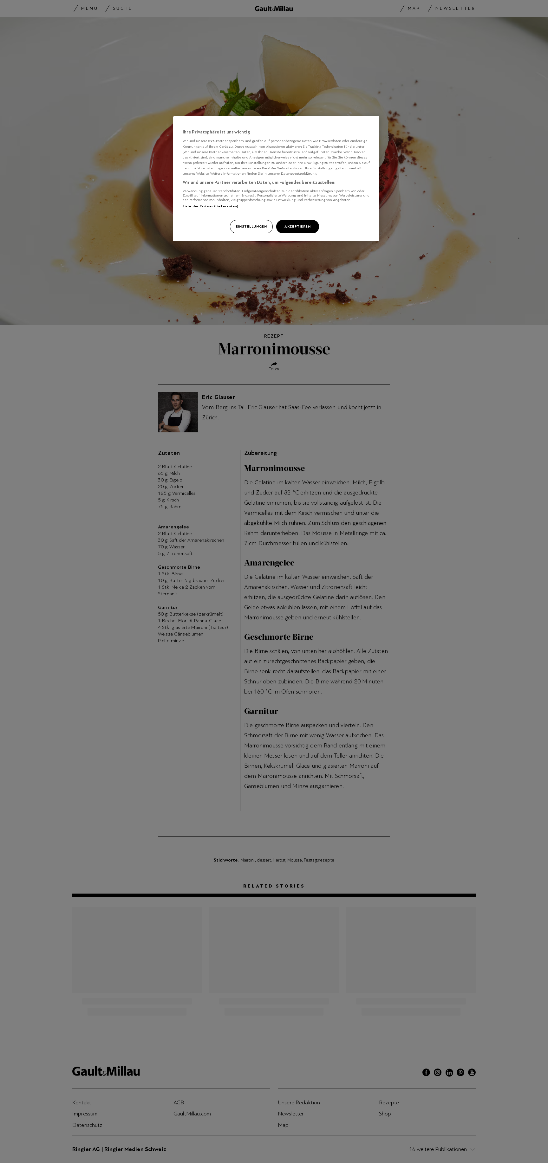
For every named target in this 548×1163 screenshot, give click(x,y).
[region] (276, 178)
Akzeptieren (297, 226)
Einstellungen (251, 226)
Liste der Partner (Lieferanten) (210, 206)
